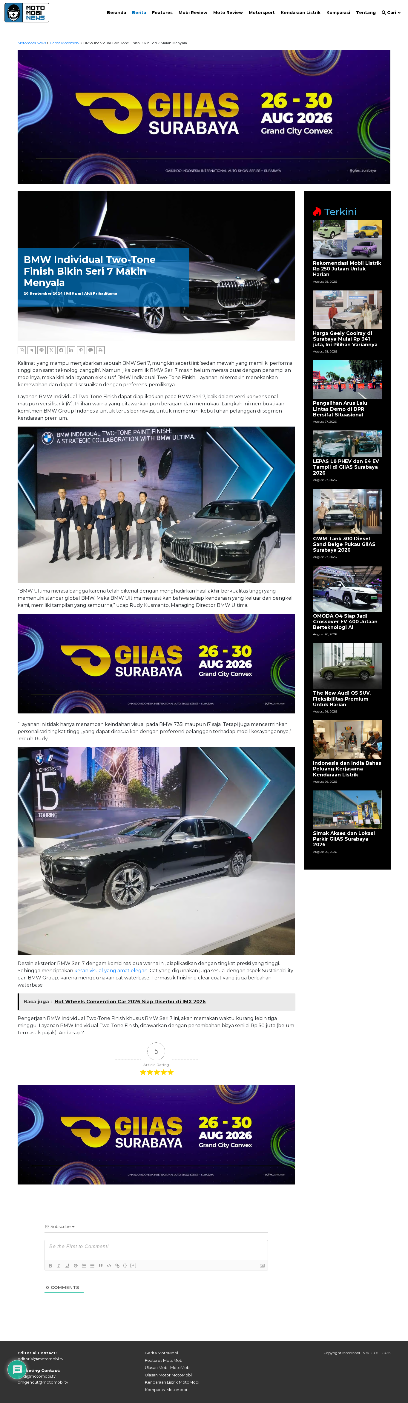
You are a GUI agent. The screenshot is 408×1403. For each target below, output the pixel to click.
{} (125, 1265)
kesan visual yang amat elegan (111, 970)
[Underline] (67, 1265)
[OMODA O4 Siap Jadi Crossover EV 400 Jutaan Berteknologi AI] (347, 588)
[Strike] (75, 1265)
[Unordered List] (92, 1265)
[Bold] (50, 1265)
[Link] (117, 1265)
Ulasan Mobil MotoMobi (168, 1367)
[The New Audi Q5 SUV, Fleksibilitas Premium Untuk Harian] (347, 665)
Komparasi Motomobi (166, 1389)
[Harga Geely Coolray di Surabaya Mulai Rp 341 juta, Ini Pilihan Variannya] (347, 309)
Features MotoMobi (164, 1360)
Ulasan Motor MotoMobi (168, 1375)
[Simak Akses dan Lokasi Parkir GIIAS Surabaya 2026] (347, 809)
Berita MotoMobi (161, 1352)
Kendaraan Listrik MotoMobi (172, 1382)
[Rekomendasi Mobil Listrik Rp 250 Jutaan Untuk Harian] (347, 239)
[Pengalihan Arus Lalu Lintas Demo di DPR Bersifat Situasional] (347, 379)
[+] (133, 1265)
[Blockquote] (100, 1265)
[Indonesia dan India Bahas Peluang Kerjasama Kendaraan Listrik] (347, 739)
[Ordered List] (84, 1265)
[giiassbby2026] (204, 116)
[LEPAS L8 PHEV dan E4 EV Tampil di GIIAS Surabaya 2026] (347, 443)
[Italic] (59, 1265)
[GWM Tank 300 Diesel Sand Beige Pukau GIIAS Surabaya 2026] (347, 511)
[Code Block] (109, 1265)
